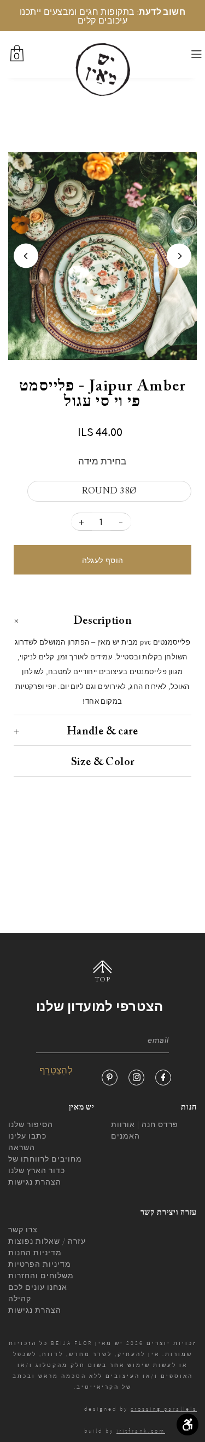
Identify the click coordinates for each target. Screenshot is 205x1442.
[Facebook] (163, 1077)
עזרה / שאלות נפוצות (47, 1241)
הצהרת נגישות (34, 1182)
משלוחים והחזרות (41, 1275)
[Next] (179, 256)
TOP (102, 979)
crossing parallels (164, 1408)
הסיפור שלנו (30, 1124)
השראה (21, 1147)
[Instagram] (136, 1077)
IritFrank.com (140, 1430)
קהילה (19, 1298)
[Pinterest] (110, 1077)
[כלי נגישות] (187, 1424)
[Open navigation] (182, 55)
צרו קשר (23, 1229)
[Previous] (26, 256)
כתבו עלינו (27, 1136)
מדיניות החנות (35, 1252)
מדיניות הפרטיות (39, 1264)
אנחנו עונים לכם (37, 1287)
